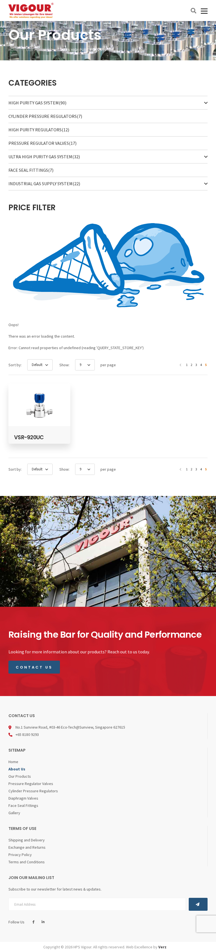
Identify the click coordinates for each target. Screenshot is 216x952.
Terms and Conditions (26, 861)
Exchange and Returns (27, 847)
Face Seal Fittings (30, 170)
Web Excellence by (146, 947)
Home (13, 761)
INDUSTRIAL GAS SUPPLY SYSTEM (44, 183)
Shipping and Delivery (26, 840)
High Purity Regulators (38, 129)
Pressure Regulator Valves (42, 143)
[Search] (193, 10)
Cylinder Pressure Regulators (45, 116)
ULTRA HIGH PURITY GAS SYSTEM (44, 156)
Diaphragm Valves (23, 798)
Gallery (14, 812)
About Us (16, 769)
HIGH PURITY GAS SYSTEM (37, 103)
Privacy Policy (20, 854)
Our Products (19, 776)
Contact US (34, 667)
